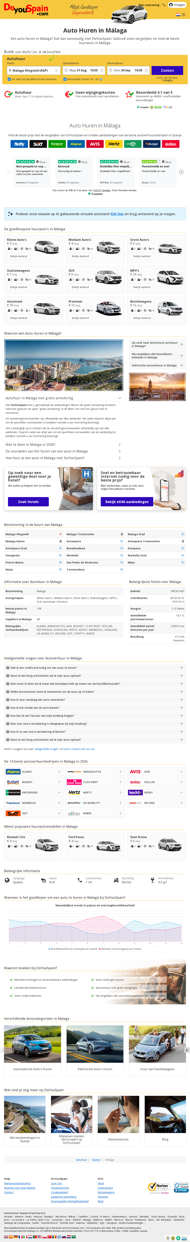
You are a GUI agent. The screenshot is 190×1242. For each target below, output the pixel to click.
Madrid (77, 1219)
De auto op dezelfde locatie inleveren (34, 79)
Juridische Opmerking (63, 1196)
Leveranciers (105, 1188)
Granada (172, 1216)
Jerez (6, 1219)
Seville (35, 1223)
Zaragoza (112, 1223)
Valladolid (92, 1223)
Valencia (80, 1223)
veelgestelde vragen (46, 749)
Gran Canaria (158, 1216)
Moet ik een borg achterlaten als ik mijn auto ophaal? (46, 675)
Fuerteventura (119, 1216)
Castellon (83, 1216)
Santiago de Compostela (17, 1223)
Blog (100, 1201)
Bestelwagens (106, 1192)
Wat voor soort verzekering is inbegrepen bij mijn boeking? (49, 723)
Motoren (103, 1196)
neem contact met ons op (78, 749)
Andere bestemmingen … (132, 1223)
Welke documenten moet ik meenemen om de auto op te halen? (52, 691)
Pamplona (140, 1219)
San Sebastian (163, 1219)
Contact (9, 1192)
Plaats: (11, 63)
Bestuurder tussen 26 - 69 (83, 79)
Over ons (56, 1183)
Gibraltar (144, 1216)
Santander (178, 1219)
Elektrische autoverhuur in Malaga (154, 365)
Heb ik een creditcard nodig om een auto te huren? (44, 667)
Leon (67, 1219)
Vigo (102, 1223)
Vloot (101, 1183)
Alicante (8, 1216)
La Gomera (18, 1219)
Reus (150, 1219)
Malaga (87, 1219)
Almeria (19, 1216)
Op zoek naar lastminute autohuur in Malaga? (155, 344)
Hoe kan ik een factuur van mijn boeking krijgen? (42, 715)
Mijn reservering (149, 5)
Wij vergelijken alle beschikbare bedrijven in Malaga (152, 355)
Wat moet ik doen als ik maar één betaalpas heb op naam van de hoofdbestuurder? (65, 683)
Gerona (133, 1216)
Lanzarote (57, 1219)
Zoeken (167, 70)
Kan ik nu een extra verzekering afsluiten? (38, 731)
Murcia (128, 1219)
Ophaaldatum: (71, 63)
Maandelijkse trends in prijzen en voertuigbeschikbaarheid (95, 905)
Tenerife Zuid (67, 1223)
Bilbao (72, 1216)
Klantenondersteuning (17, 1183)
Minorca (118, 1219)
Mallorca (97, 1219)
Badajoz (49, 1216)
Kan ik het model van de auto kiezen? (35, 707)
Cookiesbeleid (59, 1192)
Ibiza (181, 1216)
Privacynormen (60, 1188)
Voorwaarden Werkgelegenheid (70, 1201)
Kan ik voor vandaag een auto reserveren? (38, 699)
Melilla (108, 1219)
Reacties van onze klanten (19, 1188)
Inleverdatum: (115, 63)
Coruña (94, 1216)
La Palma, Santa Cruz (38, 1219)
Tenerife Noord (49, 1223)
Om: (91, 63)
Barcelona (61, 1216)
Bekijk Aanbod (18, 256)
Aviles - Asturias (33, 1216)
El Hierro (105, 1216)
